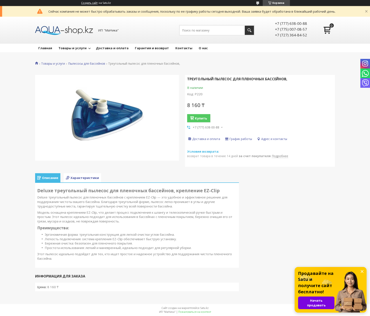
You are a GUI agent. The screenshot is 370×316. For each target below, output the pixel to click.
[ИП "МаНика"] (64, 30)
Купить (201, 118)
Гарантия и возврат (152, 48)
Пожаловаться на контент (194, 312)
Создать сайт (89, 2)
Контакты (183, 48)
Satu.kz (204, 308)
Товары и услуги (72, 48)
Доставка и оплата (112, 48)
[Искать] (249, 30)
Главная (45, 48)
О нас (203, 48)
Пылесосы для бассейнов (86, 64)
